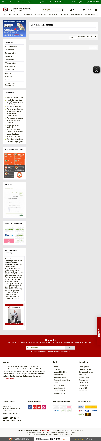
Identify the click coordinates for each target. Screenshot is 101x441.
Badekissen (9, 56)
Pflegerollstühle (10, 63)
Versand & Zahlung (60, 372)
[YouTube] (34, 407)
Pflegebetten (9, 60)
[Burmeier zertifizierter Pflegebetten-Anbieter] (14, 202)
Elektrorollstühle (10, 53)
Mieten (7, 80)
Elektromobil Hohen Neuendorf (86, 373)
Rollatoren (8, 76)
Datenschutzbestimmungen (43, 351)
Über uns (57, 369)
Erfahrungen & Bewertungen (10, 84)
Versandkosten (46, 430)
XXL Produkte (9, 70)
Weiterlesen (10, 378)
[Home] (4, 15)
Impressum (83, 391)
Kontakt (56, 367)
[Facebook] (30, 407)
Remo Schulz (83, 383)
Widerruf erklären (60, 377)
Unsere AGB (83, 388)
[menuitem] (96, 10)
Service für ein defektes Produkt (62, 381)
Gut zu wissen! (59, 385)
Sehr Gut (55, 439)
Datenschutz (83, 385)
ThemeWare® (68, 434)
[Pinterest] (39, 407)
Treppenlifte (9, 73)
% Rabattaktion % (11, 46)
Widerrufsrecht (59, 375)
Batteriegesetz (84, 367)
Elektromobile (9, 50)
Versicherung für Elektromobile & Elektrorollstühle (59, 390)
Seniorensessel (10, 66)
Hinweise (64, 439)
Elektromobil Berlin (85, 369)
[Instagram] (44, 407)
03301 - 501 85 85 (93, 2)
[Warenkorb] (96, 10)
